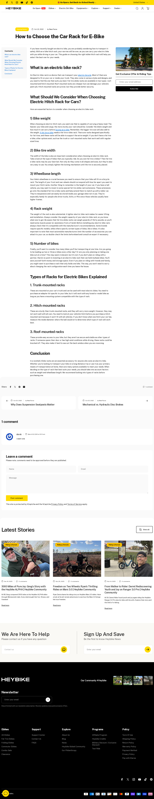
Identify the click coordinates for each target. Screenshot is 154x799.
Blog (64, 739)
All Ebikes (5, 735)
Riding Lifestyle (11, 545)
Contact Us (36, 739)
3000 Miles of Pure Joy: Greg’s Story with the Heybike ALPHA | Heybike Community (24, 588)
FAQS (34, 743)
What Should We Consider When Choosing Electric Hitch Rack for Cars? (13, 62)
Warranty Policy (129, 747)
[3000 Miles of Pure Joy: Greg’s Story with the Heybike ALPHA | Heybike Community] (25, 559)
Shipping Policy (129, 739)
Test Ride (96, 749)
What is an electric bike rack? (12, 55)
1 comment (149, 387)
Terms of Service (74, 504)
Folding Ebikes (7, 743)
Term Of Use (127, 735)
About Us (66, 735)
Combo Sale (6, 750)
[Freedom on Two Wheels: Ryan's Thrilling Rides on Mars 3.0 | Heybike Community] (77, 559)
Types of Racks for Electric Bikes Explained (14, 69)
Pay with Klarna (129, 758)
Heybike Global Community (73, 747)
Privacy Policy (57, 504)
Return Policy (128, 743)
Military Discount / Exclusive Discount (104, 744)
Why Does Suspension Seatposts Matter (33, 404)
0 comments (23, 581)
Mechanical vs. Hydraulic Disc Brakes (103, 404)
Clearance (5, 754)
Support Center (38, 735)
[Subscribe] (148, 649)
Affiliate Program (99, 735)
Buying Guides (22, 29)
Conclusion (8, 74)
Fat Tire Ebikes (7, 739)
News (64, 743)
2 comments (126, 581)
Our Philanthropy (69, 750)
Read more (5, 605)
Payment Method (129, 750)
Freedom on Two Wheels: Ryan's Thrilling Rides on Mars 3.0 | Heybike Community (75, 588)
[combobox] (140, 2)
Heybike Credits (99, 739)
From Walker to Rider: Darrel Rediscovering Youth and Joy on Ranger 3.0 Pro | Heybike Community (128, 589)
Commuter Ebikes (9, 747)
